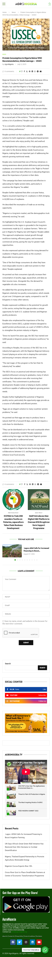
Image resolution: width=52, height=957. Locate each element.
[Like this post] (22, 71)
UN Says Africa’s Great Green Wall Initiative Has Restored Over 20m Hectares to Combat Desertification (24, 847)
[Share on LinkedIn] (32, 71)
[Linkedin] (32, 942)
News (14, 12)
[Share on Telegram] (38, 71)
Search (8, 664)
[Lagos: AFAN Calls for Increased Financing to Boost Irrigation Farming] (12, 550)
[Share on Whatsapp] (35, 71)
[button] (4, 552)
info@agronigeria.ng (19, 932)
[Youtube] (39, 942)
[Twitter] (19, 942)
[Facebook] (13, 942)
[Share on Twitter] (27, 71)
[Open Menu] (4, 4)
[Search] (49, 4)
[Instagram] (26, 942)
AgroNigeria (9, 64)
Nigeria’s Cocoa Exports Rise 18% (18, 866)
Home (4, 12)
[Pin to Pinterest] (29, 71)
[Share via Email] (40, 71)
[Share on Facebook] (24, 71)
